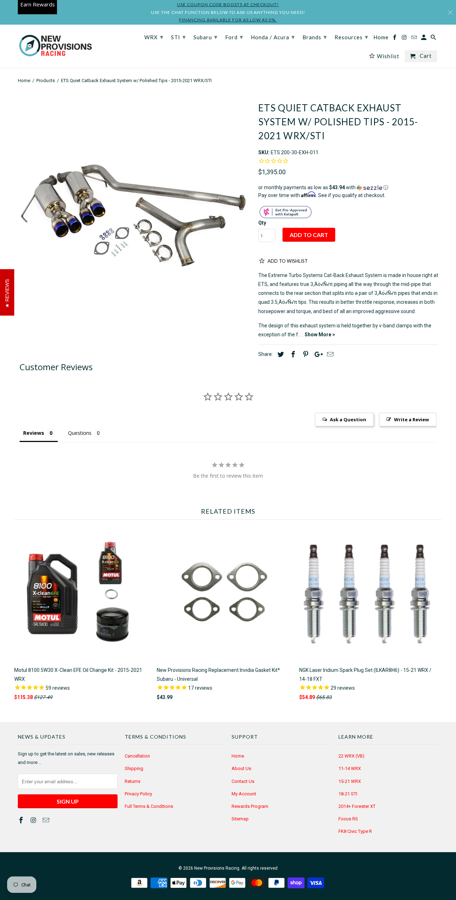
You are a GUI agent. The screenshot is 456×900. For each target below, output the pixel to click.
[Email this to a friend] (329, 354)
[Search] (434, 38)
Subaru (205, 37)
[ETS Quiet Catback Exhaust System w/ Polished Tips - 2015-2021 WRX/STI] (134, 211)
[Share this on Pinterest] (304, 354)
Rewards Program (250, 806)
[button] (348, 187)
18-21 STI (347, 793)
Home (238, 756)
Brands (314, 37)
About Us (241, 768)
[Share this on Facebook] (292, 354)
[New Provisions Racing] (55, 46)
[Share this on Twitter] (279, 354)
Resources (351, 37)
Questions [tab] (80, 432)
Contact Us (243, 781)
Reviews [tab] (33, 432)
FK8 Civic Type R (355, 831)
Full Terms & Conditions (149, 806)
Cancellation (137, 756)
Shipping (134, 768)
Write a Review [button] (411, 419)
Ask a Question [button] (348, 419)
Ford (234, 37)
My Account (244, 793)
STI (178, 37)
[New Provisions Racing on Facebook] (22, 820)
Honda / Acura (273, 37)
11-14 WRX (349, 768)
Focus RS (348, 818)
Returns (132, 781)
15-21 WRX (349, 781)
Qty (262, 223)
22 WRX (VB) (351, 756)
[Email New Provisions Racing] (47, 820)
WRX (154, 37)
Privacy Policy (138, 793)
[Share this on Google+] (316, 354)
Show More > (320, 334)
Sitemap (240, 818)
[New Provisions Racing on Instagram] (34, 820)
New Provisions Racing (216, 868)
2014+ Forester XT (356, 806)
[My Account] (424, 38)
